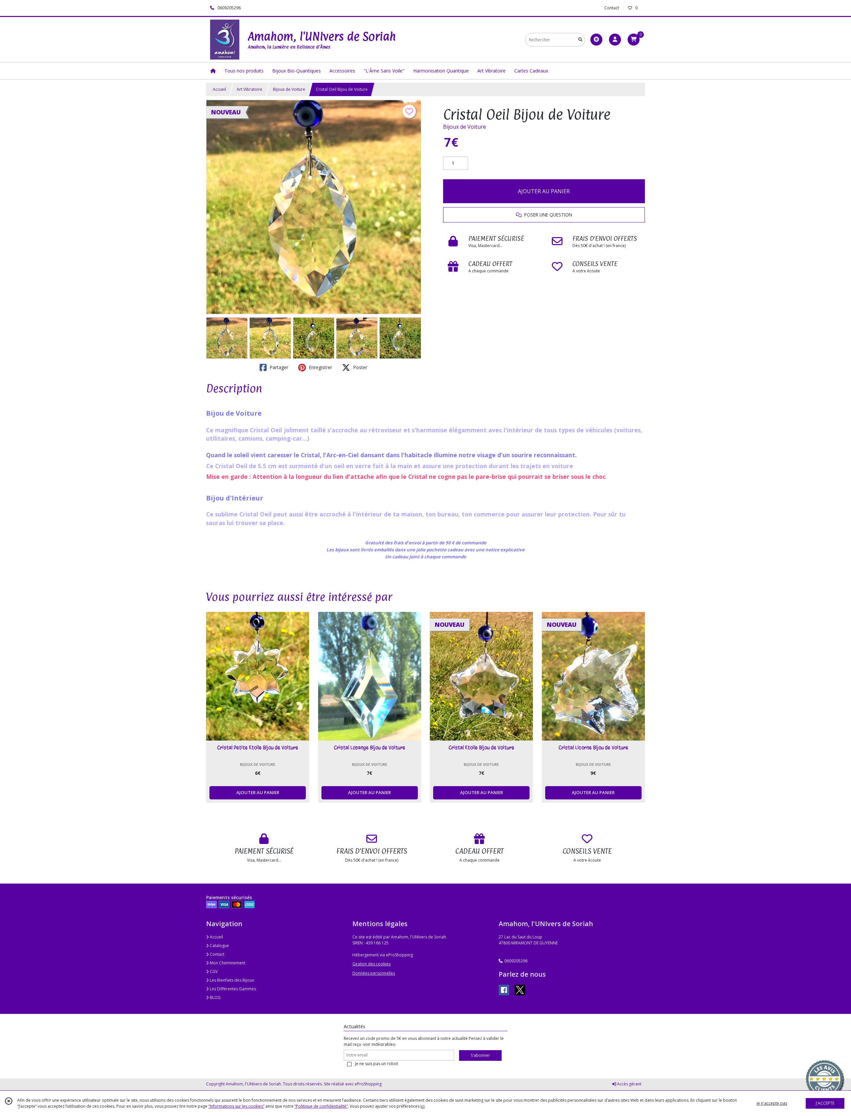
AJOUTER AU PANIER (544, 191)
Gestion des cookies (371, 964)
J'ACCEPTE (825, 1103)
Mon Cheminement (227, 963)
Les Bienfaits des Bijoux (231, 980)
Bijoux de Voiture (289, 89)
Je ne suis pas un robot (376, 1063)
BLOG (215, 997)
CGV (213, 971)
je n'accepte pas (772, 1103)
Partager (278, 367)
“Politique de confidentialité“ (321, 1106)
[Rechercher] (580, 39)
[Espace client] (615, 39)
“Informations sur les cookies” (236, 1106)
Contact (611, 8)
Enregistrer (319, 367)
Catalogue (219, 945)
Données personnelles (373, 973)
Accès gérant (628, 1084)
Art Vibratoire (249, 89)
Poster (359, 367)
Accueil (219, 89)
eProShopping (368, 1084)
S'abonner (480, 1055)
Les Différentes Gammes (232, 989)
